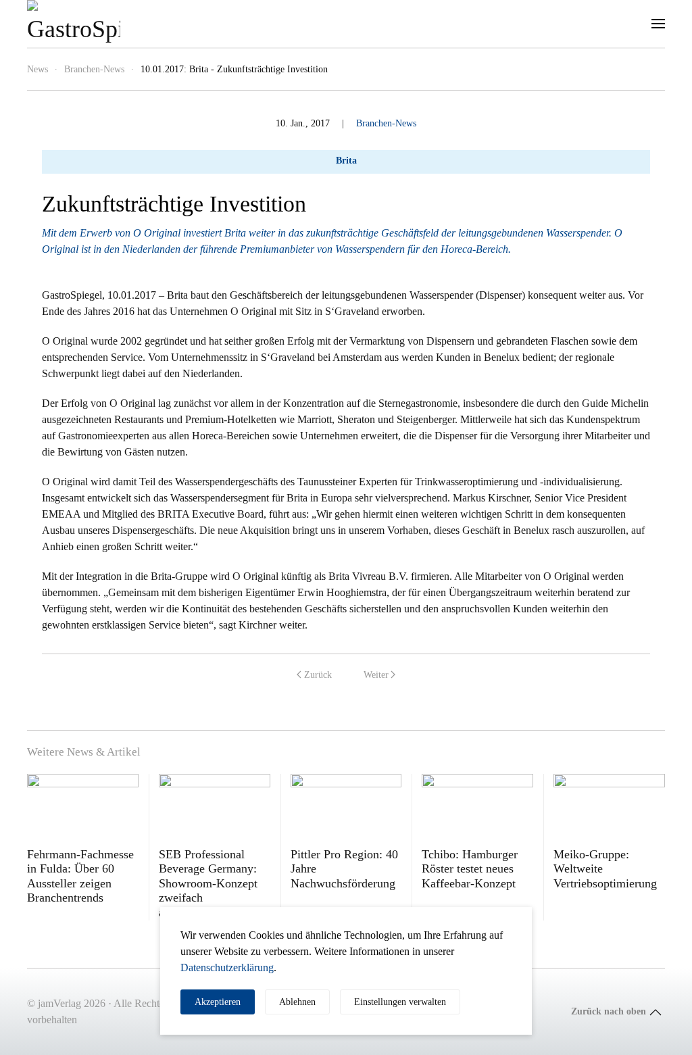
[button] (658, 23)
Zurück (318, 675)
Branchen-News (386, 123)
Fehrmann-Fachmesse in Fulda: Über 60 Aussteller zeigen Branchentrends (80, 876)
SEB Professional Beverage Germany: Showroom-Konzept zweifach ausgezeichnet (208, 883)
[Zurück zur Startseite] (73, 23)
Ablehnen (297, 1002)
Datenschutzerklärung (227, 967)
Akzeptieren (218, 1002)
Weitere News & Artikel (84, 751)
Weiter (376, 675)
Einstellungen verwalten (400, 1002)
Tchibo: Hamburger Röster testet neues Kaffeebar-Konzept (470, 869)
